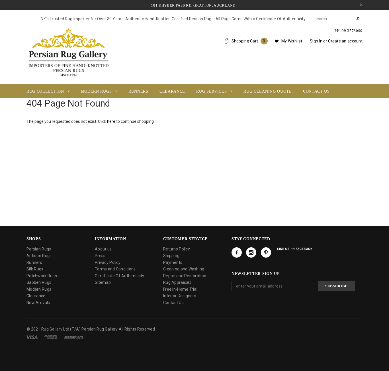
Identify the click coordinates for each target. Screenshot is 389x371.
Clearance (36, 295)
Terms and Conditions (115, 269)
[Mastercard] (73, 337)
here (111, 121)
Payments (172, 262)
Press (100, 255)
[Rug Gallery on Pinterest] (266, 252)
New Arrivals (38, 302)
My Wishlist (291, 41)
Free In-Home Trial (180, 289)
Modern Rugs (38, 289)
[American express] (51, 337)
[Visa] (32, 337)
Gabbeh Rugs (38, 282)
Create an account (345, 41)
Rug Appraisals (177, 282)
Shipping (171, 255)
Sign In (316, 41)
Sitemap (103, 282)
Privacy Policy (107, 262)
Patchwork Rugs (41, 276)
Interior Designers (179, 295)
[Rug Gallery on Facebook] (237, 252)
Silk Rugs (35, 269)
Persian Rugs (38, 249)
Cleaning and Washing (183, 269)
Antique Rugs (39, 255)
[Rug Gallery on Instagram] (251, 252)
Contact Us (173, 302)
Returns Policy (176, 249)
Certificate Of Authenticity (119, 276)
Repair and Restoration (184, 276)
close (361, 4)
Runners (34, 262)
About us (103, 249)
